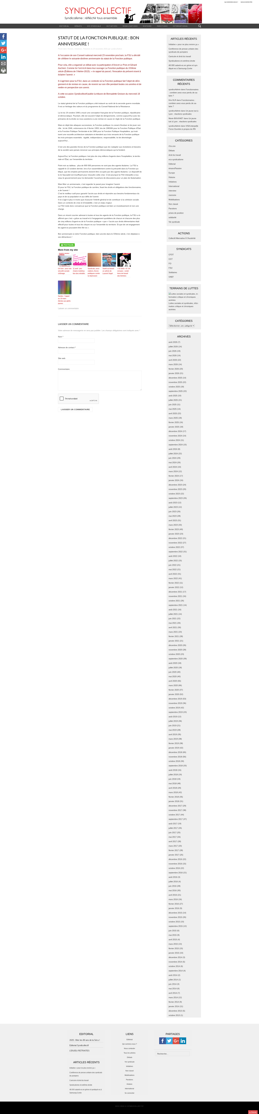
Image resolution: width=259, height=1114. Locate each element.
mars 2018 (173, 792)
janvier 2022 (174, 587)
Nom (60, 337)
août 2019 (173, 716)
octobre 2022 (174, 547)
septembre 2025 (176, 391)
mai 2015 (173, 935)
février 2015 (174, 948)
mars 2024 (173, 471)
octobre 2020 (174, 654)
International (180, 26)
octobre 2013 (174, 1015)
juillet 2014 (173, 979)
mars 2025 (173, 418)
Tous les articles (129, 1053)
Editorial (64, 26)
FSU (170, 268)
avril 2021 (173, 627)
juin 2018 (172, 779)
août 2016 (173, 877)
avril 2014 (173, 993)
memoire (172, 195)
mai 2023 (173, 516)
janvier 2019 (174, 748)
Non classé (173, 204)
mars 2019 (173, 739)
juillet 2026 (173, 346)
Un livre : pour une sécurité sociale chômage (64, 271)
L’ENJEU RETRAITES (79, 1050)
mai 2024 (173, 462)
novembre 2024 (175, 436)
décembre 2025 (175, 378)
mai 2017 (173, 837)
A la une (172, 146)
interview (172, 191)
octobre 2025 (174, 387)
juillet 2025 (173, 400)
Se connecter (129, 1093)
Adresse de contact (67, 347)
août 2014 (173, 975)
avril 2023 (173, 520)
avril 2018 (173, 788)
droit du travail (175, 155)
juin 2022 (172, 565)
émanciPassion (175, 168)
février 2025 (174, 422)
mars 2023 (173, 525)
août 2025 (173, 395)
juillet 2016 (173, 881)
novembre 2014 (175, 962)
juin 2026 (172, 351)
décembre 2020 (175, 645)
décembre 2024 (175, 431)
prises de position (176, 213)
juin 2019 (172, 725)
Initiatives (111, 26)
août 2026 (173, 342)
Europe (172, 173)
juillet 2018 (173, 774)
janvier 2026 (174, 373)
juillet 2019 (173, 721)
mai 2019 (173, 730)
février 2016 (174, 904)
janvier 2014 (174, 1006)
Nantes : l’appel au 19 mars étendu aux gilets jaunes (64, 299)
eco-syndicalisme (176, 159)
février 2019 (174, 743)
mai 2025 (173, 409)
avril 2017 (173, 841)
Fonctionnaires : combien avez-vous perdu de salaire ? (183, 92)
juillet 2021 (173, 614)
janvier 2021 (174, 641)
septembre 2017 (176, 819)
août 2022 (173, 556)
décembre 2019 (175, 699)
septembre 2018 (176, 766)
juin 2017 (172, 832)
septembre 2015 (176, 926)
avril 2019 (173, 734)
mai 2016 (173, 890)
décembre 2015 (175, 913)
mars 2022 (173, 578)
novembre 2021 (175, 596)
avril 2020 (173, 681)
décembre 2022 (175, 538)
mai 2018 (173, 783)
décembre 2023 (175, 485)
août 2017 (173, 823)
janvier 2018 (174, 801)
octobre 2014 (174, 966)
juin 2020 (172, 672)
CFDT (171, 254)
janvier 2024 (174, 480)
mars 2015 (173, 944)
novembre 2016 (175, 864)
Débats (78, 26)
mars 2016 (173, 899)
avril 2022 (173, 574)
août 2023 (173, 502)
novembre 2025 (175, 382)
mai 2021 (173, 623)
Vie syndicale (94, 26)
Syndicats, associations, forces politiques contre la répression (94, 272)
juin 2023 (172, 511)
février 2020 (174, 690)
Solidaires (173, 272)
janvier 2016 (174, 908)
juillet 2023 (173, 507)
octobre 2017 (174, 815)
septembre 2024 (176, 445)
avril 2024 (173, 467)
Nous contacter (129, 1048)
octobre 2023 (174, 494)
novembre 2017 (175, 810)
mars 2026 (173, 364)
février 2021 (174, 636)
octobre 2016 (174, 868)
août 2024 (173, 449)
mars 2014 (173, 997)
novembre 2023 (175, 489)
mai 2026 (173, 355)
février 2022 (174, 583)
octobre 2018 (174, 761)
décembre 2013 (175, 1011)
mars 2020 (173, 685)
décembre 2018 (175, 752)
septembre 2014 (176, 971)
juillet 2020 (173, 667)
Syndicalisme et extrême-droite (182, 61)
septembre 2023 (176, 498)
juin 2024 (172, 458)
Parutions (162, 26)
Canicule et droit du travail (180, 56)
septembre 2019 (176, 712)
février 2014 (174, 1002)
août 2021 (173, 609)
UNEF (171, 277)
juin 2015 (172, 930)
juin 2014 (172, 984)
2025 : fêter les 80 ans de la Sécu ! (84, 1040)
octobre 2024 (174, 440)
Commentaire (64, 369)
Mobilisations (130, 26)
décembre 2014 (175, 957)
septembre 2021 (176, 605)
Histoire (147, 26)
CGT (171, 259)
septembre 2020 (176, 659)
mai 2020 (173, 676)
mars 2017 (173, 846)
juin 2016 (172, 886)
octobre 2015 (174, 922)
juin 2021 (172, 618)
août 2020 (173, 663)
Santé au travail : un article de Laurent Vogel (109, 271)
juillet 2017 (173, 828)
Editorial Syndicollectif (79, 1045)
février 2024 (174, 476)
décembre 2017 (175, 806)
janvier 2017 (174, 855)
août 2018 (173, 770)
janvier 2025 (174, 427)
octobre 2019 (174, 708)
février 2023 (174, 529)
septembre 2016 (176, 873)
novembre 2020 (175, 650)
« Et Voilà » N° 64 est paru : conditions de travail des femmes (123, 272)
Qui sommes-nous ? (129, 1044)
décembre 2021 (175, 592)
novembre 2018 (175, 757)
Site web (61, 358)
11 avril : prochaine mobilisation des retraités (79, 271)
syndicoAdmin (116, 49)
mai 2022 (173, 569)
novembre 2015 (175, 917)
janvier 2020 (174, 694)
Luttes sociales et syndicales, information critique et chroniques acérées (183, 306)
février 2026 (174, 369)
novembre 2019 (175, 703)
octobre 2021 (174, 601)
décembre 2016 (175, 859)
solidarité (172, 217)
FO (170, 263)
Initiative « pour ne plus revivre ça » (184, 44)
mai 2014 (173, 988)
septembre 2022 (176, 552)
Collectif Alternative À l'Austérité (182, 238)
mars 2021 (173, 632)
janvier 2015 (174, 953)
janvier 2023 (174, 534)
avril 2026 (173, 360)
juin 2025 (172, 404)
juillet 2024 (173, 453)
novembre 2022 (175, 543)
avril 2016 (173, 895)
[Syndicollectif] (129, 13)
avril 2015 (173, 939)
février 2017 (174, 850)
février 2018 (174, 797)
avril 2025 (173, 413)
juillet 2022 (173, 560)
